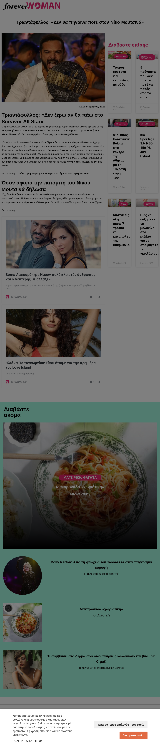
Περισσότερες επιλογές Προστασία (120, 724)
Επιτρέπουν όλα (133, 735)
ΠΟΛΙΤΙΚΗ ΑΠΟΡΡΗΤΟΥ (27, 741)
